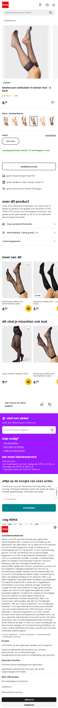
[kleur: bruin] (24, 121)
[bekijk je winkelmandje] (47, 5)
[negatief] (50, 404)
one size (10, 141)
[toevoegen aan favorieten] (52, 102)
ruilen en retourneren (14, 450)
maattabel (50, 135)
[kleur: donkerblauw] (33, 121)
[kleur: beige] (15, 121)
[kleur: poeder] (43, 121)
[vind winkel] (52, 430)
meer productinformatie (19, 224)
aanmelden (29, 508)
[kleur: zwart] (52, 121)
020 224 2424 (8, 461)
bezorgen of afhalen (14, 447)
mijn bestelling (11, 443)
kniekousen (10, 20)
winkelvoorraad (29, 166)
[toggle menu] (53, 5)
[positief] (42, 404)
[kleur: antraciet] (6, 121)
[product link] (17, 279)
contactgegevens (11, 241)
